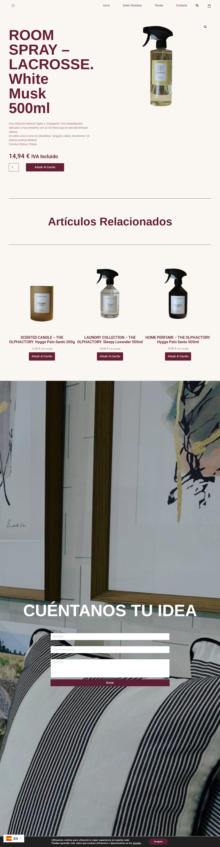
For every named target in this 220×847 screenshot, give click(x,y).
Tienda (159, 5)
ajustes (137, 843)
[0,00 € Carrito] (209, 6)
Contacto (181, 5)
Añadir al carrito (45, 167)
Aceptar (158, 841)
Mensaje (56, 657)
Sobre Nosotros (132, 5)
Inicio (106, 5)
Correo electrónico (61, 644)
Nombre (55, 630)
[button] (197, 5)
